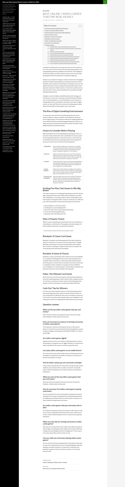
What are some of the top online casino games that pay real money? (65, 56)
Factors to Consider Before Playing (54, 30)
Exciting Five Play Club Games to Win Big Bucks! (57, 32)
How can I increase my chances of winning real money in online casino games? (65, 49)
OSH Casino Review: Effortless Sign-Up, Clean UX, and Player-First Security (9, 37)
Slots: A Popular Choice (51, 34)
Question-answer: (49, 45)
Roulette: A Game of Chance (52, 38)
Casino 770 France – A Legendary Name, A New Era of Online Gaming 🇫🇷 (9, 72)
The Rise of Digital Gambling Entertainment (56, 28)
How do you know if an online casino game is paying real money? (64, 58)
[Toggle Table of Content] (79, 25)
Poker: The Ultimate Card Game (53, 41)
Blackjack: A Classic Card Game (53, 36)
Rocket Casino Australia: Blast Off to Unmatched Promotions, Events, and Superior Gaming (9, 128)
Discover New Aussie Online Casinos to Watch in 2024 (21, 2)
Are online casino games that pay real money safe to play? (62, 59)
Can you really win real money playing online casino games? (64, 63)
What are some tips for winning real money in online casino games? (64, 61)
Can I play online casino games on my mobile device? (61, 53)
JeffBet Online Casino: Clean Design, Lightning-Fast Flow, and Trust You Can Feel (9, 25)
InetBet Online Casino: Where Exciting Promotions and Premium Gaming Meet (9, 81)
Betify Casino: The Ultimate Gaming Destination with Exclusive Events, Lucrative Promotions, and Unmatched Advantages (9, 87)
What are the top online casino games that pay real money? (63, 46)
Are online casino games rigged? (57, 51)
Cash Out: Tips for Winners (52, 43)
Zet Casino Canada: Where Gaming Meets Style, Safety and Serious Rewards (9, 67)
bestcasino (46, 10)
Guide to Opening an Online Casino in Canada (55, 461)
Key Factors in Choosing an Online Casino (54, 467)
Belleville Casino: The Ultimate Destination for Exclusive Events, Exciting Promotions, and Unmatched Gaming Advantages (9, 95)
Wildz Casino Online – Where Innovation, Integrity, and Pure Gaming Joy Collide (9, 42)
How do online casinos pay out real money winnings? (61, 54)
